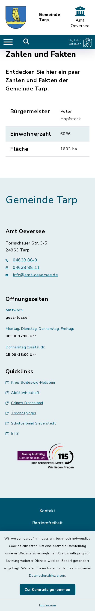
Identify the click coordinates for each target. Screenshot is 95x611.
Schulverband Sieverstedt (33, 423)
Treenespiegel (23, 413)
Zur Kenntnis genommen (47, 589)
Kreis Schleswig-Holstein (33, 382)
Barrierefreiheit (47, 523)
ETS (15, 433)
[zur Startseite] (16, 17)
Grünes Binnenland (27, 402)
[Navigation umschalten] (8, 42)
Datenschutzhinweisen (47, 575)
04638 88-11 (26, 267)
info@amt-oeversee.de (35, 275)
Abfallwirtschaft (25, 392)
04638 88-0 (25, 260)
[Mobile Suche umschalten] (26, 42)
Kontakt (48, 511)
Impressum (47, 605)
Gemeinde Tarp (49, 17)
